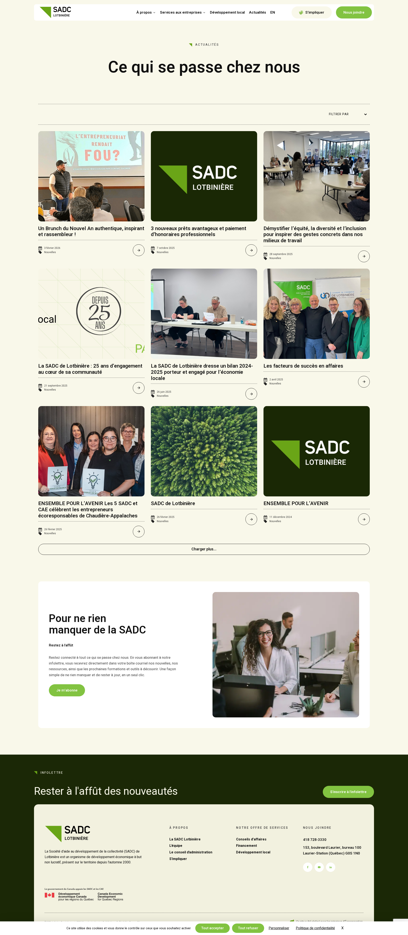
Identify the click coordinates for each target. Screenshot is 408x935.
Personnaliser (279, 928)
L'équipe (175, 845)
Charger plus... (204, 549)
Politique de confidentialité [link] (315, 928)
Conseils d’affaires (251, 839)
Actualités (257, 12)
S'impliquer (178, 858)
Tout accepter (212, 928)
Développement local (227, 12)
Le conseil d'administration (190, 852)
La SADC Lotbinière (185, 839)
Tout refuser (248, 928)
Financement (246, 845)
